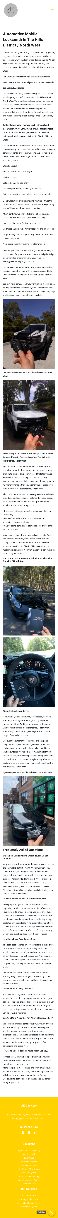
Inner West (29, 1157)
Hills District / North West (29, 1169)
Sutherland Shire (29, 1183)
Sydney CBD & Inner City (29, 1150)
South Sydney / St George (29, 1180)
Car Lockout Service (29, 1195)
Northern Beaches (29, 1161)
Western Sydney (29, 1172)
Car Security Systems (29, 1206)
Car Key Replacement (29, 1199)
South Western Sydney (29, 1176)
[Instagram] (29, 1132)
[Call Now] (51, 1212)
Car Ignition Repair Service (29, 1203)
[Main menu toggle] (52, 10)
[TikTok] (35, 1132)
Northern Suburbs (29, 1165)
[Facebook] (23, 1132)
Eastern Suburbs (29, 1154)
